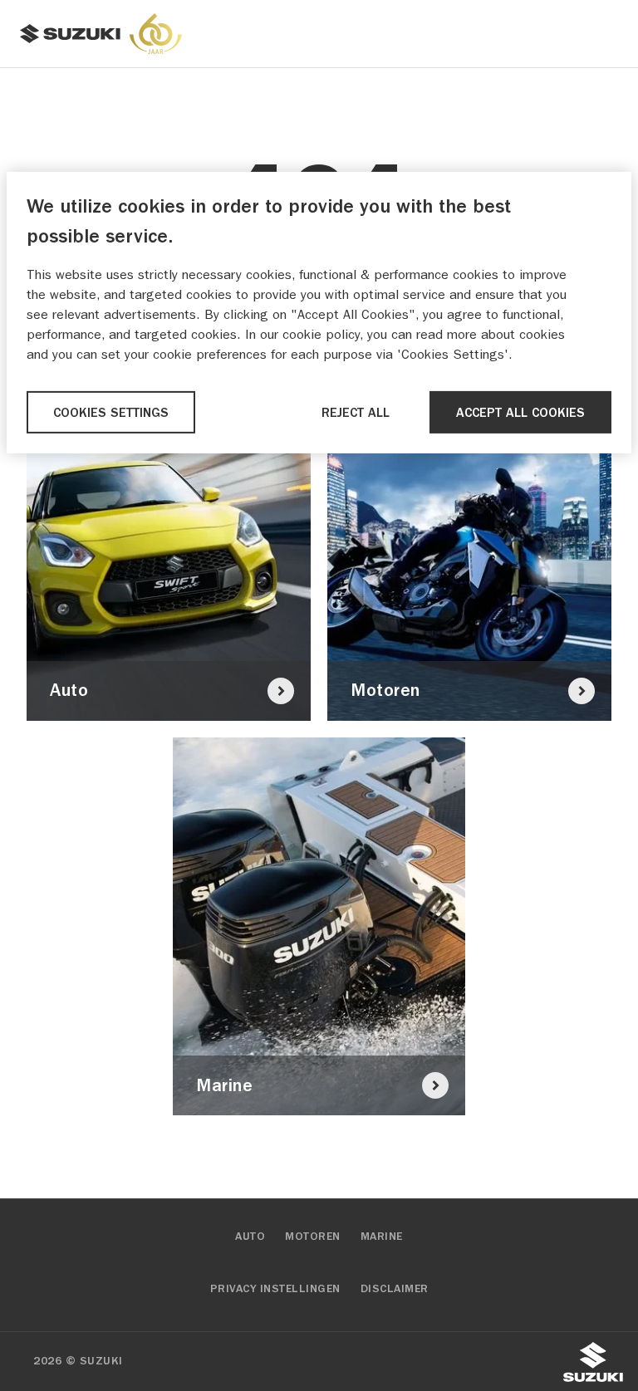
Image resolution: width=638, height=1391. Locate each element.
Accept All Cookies (520, 412)
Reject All (355, 412)
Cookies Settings (111, 412)
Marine (382, 1236)
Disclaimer (395, 1288)
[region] (319, 312)
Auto (250, 1236)
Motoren (313, 1236)
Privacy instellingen (275, 1288)
